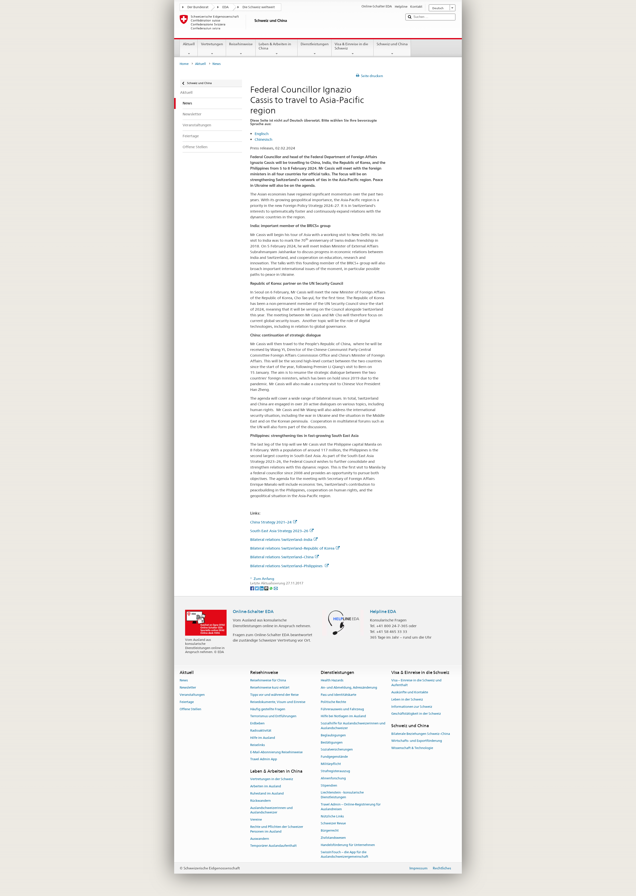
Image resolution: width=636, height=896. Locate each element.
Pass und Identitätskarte (338, 695)
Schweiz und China (392, 44)
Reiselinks (257, 745)
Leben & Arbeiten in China (275, 46)
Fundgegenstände (334, 757)
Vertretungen (212, 44)
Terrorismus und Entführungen (273, 716)
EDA (225, 7)
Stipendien (329, 785)
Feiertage (187, 702)
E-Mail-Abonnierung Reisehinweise (276, 752)
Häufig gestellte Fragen (267, 709)
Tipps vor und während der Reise (274, 695)
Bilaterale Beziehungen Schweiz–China (420, 734)
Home (184, 64)
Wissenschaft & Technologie (412, 748)
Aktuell (189, 44)
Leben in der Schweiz (407, 699)
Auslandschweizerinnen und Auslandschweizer (271, 810)
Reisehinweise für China (268, 680)
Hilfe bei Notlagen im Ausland (343, 716)
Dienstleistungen (315, 44)
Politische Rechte (333, 702)
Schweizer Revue (333, 823)
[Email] (276, 588)
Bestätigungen (332, 742)
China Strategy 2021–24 (271, 522)
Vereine (256, 820)
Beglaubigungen (333, 735)
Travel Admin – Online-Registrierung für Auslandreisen (351, 806)
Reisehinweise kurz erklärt (269, 687)
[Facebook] (252, 588)
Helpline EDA (383, 611)
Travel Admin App (263, 759)
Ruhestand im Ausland (267, 793)
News (184, 680)
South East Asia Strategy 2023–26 (279, 530)
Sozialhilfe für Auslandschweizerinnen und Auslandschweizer (353, 726)
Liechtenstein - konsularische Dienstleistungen (342, 795)
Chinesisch (263, 139)
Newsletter (188, 687)
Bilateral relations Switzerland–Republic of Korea (292, 548)
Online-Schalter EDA (253, 611)
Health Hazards (332, 680)
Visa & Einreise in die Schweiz (351, 46)
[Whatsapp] (271, 588)
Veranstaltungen (192, 695)
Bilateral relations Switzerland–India (281, 539)
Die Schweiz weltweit (258, 7)
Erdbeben (257, 723)
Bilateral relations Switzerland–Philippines (286, 566)
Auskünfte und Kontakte (409, 692)
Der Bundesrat (197, 7)
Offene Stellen (190, 709)
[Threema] (266, 588)
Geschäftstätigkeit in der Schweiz (416, 714)
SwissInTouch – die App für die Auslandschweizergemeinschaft (344, 854)
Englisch (262, 133)
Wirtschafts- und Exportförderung (416, 741)
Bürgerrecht (330, 830)
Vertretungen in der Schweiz (271, 779)
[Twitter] (257, 588)
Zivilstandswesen (333, 838)
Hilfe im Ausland (262, 738)
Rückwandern (260, 800)
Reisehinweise (241, 44)
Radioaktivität (260, 730)
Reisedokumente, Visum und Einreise (277, 702)
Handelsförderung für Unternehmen (348, 845)
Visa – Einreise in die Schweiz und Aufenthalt (416, 683)
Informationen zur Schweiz (411, 706)
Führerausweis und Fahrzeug (342, 709)
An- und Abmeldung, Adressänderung (349, 687)
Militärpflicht (331, 764)
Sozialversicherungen (337, 750)
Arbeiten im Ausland (265, 786)
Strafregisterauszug (335, 771)
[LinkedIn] (262, 588)
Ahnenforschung (333, 778)
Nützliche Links (332, 816)
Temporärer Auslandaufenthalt (273, 846)
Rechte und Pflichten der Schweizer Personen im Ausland (276, 829)
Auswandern (259, 839)
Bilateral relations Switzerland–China (282, 557)
